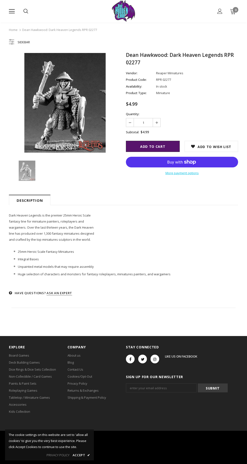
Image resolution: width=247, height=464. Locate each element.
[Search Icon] (25, 11)
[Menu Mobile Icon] (12, 11)
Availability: (134, 86)
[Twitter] (142, 359)
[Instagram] (155, 359)
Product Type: (136, 93)
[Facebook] (130, 359)
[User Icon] (219, 11)
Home (13, 30)
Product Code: (136, 79)
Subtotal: (132, 132)
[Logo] (123, 11)
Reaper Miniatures (169, 73)
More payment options (182, 173)
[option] (65, 103)
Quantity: (132, 114)
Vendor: (131, 73)
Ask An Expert (59, 293)
